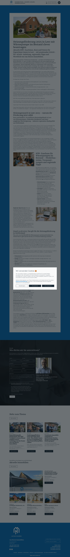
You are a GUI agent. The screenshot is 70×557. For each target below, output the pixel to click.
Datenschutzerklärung (21, 281)
